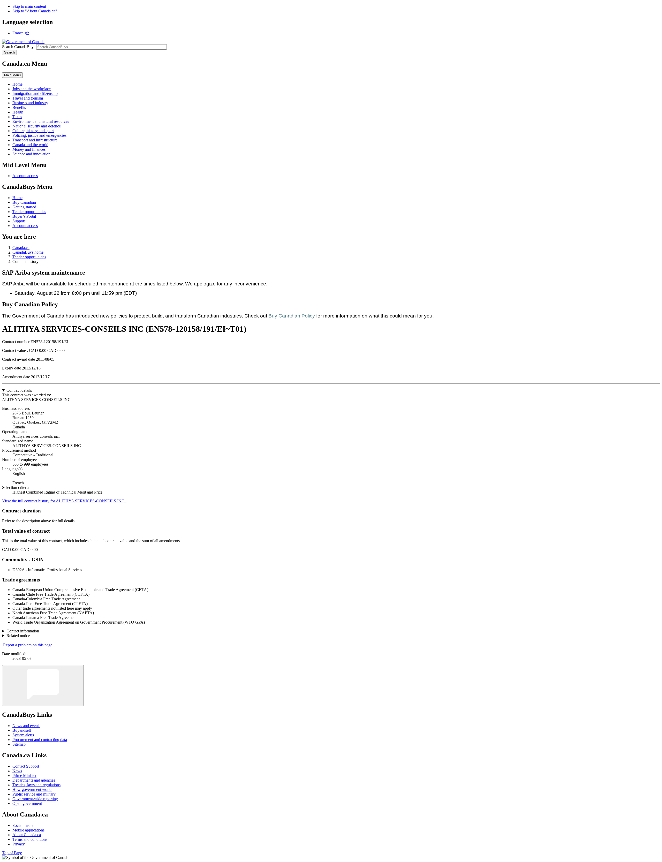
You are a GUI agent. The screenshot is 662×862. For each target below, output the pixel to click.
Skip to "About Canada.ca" (34, 11)
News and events (26, 725)
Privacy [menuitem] (18, 844)
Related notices (18, 635)
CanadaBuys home (27, 252)
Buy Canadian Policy (291, 316)
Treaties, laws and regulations (36, 785)
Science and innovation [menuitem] (31, 154)
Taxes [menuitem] (17, 117)
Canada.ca (20, 247)
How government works (32, 789)
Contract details (19, 390)
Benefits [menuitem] (19, 107)
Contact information (22, 631)
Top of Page (12, 853)
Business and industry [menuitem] (30, 103)
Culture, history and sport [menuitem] (33, 130)
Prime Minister (24, 775)
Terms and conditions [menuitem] (29, 839)
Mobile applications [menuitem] (28, 830)
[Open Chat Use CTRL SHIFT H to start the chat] (43, 685)
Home (17, 197)
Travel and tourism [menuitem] (27, 98)
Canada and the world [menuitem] (30, 144)
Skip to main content (29, 6)
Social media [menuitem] (22, 825)
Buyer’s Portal (24, 216)
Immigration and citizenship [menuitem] (35, 93)
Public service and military (34, 794)
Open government (27, 803)
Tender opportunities (29, 211)
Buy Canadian (24, 202)
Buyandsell (21, 730)
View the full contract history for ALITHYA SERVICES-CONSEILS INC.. (64, 501)
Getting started (24, 207)
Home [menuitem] (17, 84)
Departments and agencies (33, 780)
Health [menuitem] (17, 112)
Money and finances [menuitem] (29, 149)
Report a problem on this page (27, 645)
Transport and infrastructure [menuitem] (34, 140)
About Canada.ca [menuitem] (26, 835)
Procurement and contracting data (39, 739)
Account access (25, 175)
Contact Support (25, 766)
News (17, 771)
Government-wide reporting (35, 799)
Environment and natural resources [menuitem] (40, 121)
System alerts (23, 735)
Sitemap (19, 744)
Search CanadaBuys (18, 46)
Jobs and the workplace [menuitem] (31, 89)
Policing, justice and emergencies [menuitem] (39, 135)
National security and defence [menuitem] (36, 126)
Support (18, 221)
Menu (12, 75)
